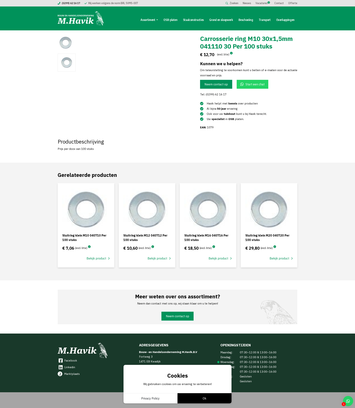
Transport (265, 20)
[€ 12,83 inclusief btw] (152, 246)
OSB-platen (170, 20)
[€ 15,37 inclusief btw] (231, 53)
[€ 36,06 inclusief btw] (274, 246)
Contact (279, 3)
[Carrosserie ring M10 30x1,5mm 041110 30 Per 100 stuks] (116, 43)
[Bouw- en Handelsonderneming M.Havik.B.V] (81, 18)
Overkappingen (285, 20)
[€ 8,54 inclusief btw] (89, 246)
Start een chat (255, 84)
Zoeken (234, 3)
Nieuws (247, 3)
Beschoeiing (246, 20)
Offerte (292, 3)
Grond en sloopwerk (221, 20)
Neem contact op (216, 84)
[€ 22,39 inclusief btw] (213, 246)
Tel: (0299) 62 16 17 (213, 94)
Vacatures (262, 3)
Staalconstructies (193, 20)
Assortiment (148, 20)
